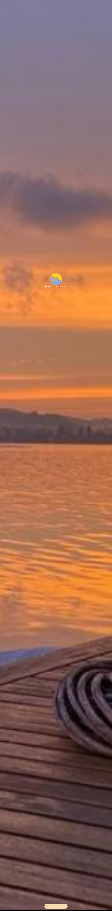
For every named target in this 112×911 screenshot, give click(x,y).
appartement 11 (59, 906)
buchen (65, 906)
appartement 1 (52, 906)
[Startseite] (47, 906)
